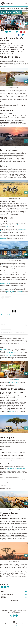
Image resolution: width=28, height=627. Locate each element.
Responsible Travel (5, 283)
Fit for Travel (12, 411)
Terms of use (9, 625)
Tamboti (19, 224)
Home (3, 591)
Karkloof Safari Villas (7, 264)
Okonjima (2, 288)
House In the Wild (9, 355)
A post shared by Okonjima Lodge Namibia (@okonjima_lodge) (14, 332)
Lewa (16, 382)
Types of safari (10, 8)
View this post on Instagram (7, 314)
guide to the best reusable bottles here (15, 468)
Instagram (17, 379)
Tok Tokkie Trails (10, 291)
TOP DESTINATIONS (7, 594)
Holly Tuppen (8, 32)
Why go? (3, 8)
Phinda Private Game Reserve (7, 234)
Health (22, 8)
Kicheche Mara (4, 349)
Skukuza (7, 226)
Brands (3, 597)
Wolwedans (19, 291)
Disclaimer (19, 625)
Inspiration (8, 31)
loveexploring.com (13, 623)
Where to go (17, 8)
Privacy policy (14, 625)
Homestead (3, 238)
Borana (11, 382)
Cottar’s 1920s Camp (11, 352)
